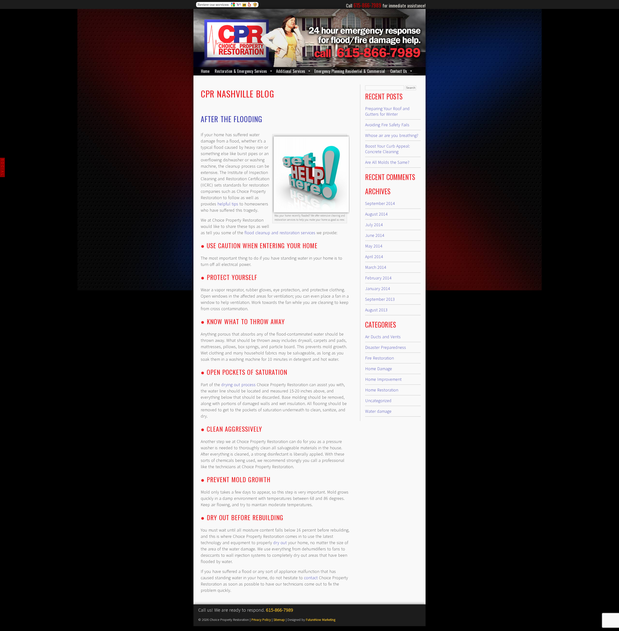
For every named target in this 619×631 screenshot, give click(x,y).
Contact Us (398, 71)
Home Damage (378, 368)
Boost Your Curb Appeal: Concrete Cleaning (387, 148)
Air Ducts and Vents (383, 336)
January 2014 (377, 288)
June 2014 (374, 235)
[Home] (236, 58)
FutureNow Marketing (320, 619)
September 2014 (380, 203)
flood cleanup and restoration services (279, 232)
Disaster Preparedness (385, 347)
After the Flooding (231, 118)
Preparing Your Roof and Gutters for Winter (387, 111)
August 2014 (376, 214)
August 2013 (376, 310)
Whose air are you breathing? (391, 135)
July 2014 (374, 224)
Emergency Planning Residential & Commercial (349, 71)
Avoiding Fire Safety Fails (387, 125)
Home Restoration (381, 390)
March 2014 (375, 267)
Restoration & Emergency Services (241, 71)
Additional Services (290, 71)
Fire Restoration (379, 358)
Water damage (378, 411)
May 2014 (373, 246)
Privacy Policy (261, 619)
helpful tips (227, 204)
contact (311, 577)
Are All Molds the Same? (387, 162)
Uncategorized (378, 400)
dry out (280, 542)
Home (205, 71)
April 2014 (374, 256)
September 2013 (380, 299)
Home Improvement (383, 379)
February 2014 (378, 278)
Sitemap (279, 619)
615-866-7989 (279, 610)
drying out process (238, 384)
